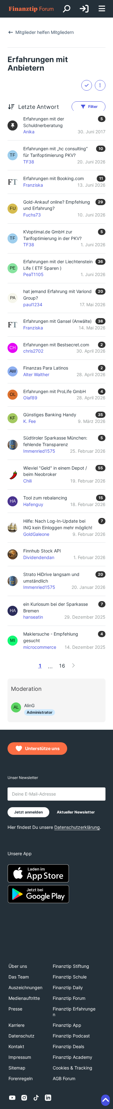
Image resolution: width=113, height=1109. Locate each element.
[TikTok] (36, 1097)
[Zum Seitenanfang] (105, 1100)
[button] (100, 85)
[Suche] (66, 9)
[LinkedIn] (48, 1097)
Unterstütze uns (42, 748)
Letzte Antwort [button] (38, 107)
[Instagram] (24, 1097)
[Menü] (101, 9)
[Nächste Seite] (73, 665)
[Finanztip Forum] (31, 9)
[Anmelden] (84, 9)
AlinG (29, 705)
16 (62, 666)
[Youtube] (12, 1097)
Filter (93, 106)
